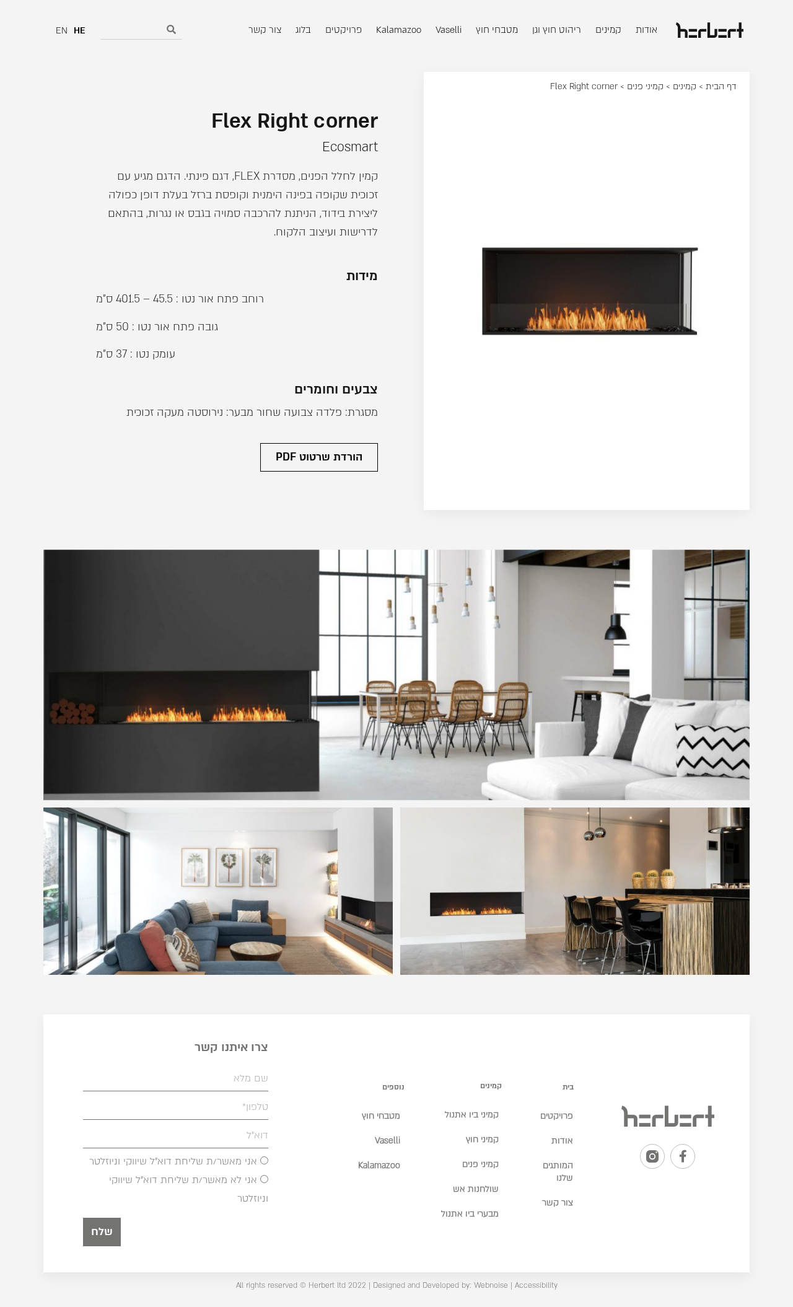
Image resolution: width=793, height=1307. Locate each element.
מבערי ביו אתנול (470, 1214)
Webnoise (489, 1285)
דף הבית (721, 86)
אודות (562, 1140)
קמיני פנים (645, 86)
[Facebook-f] (682, 1156)
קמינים (684, 86)
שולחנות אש (476, 1189)
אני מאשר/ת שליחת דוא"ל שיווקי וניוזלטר (173, 1161)
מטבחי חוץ (381, 1116)
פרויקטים (556, 1116)
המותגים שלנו (558, 1172)
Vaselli (387, 1140)
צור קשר (557, 1202)
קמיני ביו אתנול (472, 1114)
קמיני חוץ (482, 1139)
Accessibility (536, 1285)
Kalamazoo (379, 1165)
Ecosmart (350, 147)
